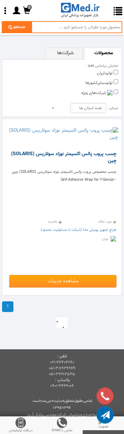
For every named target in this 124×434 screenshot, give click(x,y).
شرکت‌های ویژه (94, 93)
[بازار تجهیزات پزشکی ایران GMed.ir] (83, 9)
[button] (105, 415)
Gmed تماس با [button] (62, 430)
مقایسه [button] (53, 221)
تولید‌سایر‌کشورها (99, 83)
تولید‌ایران (105, 73)
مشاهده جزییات (63, 281)
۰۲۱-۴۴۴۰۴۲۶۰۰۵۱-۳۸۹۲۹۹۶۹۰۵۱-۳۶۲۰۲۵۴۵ (62, 368)
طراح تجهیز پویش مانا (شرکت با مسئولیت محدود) (78, 230)
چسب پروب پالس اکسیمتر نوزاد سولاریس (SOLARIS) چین (63, 157)
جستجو (18, 27)
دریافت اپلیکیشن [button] (21, 430)
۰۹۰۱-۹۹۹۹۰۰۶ (62, 386)
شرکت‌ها (65, 53)
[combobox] (88, 108)
